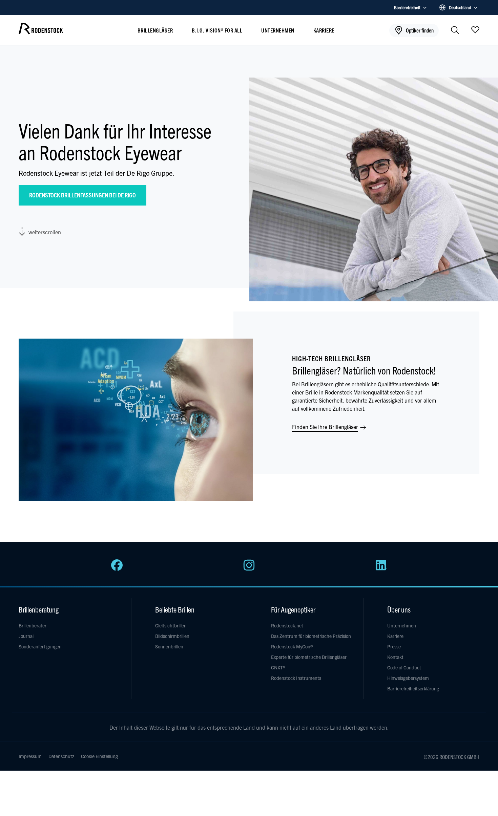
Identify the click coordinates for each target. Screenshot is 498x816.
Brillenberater (32, 625)
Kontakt (395, 657)
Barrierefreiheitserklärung (413, 688)
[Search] (455, 31)
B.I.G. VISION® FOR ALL (217, 30)
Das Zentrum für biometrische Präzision (311, 636)
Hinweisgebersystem (408, 678)
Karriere (323, 30)
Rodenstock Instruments (296, 678)
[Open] (475, 29)
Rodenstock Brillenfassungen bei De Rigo (82, 195)
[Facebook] (117, 569)
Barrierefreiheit (407, 7)
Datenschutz (61, 756)
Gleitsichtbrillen (171, 625)
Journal (26, 636)
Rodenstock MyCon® (292, 646)
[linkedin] (381, 569)
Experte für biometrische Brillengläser (309, 657)
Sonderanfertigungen (40, 646)
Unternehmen (277, 30)
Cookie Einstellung (99, 756)
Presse (394, 646)
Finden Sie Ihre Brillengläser (325, 426)
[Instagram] (249, 569)
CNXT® (278, 667)
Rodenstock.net (287, 625)
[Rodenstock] (41, 31)
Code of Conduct (404, 667)
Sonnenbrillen (169, 646)
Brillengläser (155, 30)
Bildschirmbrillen (172, 636)
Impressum (30, 756)
